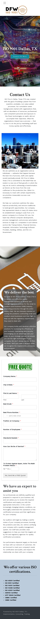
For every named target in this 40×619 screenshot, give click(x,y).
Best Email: (8, 404)
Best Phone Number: (11, 412)
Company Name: (10, 376)
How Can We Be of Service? (14, 446)
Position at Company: (12, 421)
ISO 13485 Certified (12, 588)
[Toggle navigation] (5, 3)
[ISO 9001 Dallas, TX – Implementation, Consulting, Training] (16, 10)
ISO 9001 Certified (12, 583)
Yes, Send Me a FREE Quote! (15, 475)
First (4, 400)
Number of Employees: (12, 429)
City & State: (8, 385)
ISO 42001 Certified (12, 590)
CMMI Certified (10, 600)
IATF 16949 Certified (12, 595)
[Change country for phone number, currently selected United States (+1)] (5, 416)
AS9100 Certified (11, 593)
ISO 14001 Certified (12, 585)
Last (22, 400)
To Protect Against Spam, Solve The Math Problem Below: (19, 464)
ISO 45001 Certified (12, 580)
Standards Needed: (11, 438)
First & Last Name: (10, 393)
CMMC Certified (11, 597)
